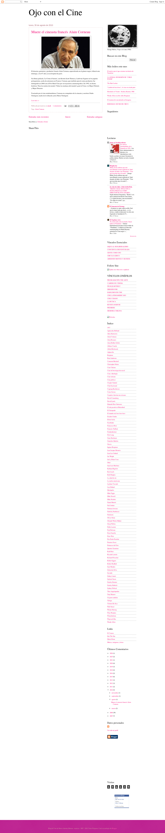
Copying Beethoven (113, 389)
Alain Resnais (111, 340)
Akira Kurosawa (112, 334)
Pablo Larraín (111, 527)
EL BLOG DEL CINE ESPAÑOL (121, 187)
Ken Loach (110, 472)
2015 (111, 677)
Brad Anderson (111, 358)
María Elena (111, 639)
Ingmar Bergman (112, 447)
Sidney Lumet (111, 576)
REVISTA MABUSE (113, 305)
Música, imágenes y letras (115, 642)
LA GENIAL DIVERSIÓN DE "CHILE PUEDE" (119, 78)
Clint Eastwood (112, 386)
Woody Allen (111, 622)
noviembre (115, 693)
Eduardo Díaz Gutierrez (114, 404)
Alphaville (110, 352)
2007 (111, 716)
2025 (111, 656)
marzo (114, 708)
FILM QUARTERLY (113, 286)
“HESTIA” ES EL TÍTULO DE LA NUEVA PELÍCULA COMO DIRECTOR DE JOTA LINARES (120, 191)
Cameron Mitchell (113, 361)
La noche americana (113, 481)
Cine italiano (111, 377)
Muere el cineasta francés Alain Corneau (60, 31)
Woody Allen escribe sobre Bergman (118, 96)
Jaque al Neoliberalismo (118, 142)
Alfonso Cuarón (112, 346)
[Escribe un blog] (71, 106)
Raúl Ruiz (110, 551)
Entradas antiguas (94, 116)
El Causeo (110, 633)
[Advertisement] (127, 759)
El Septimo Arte (115, 220)
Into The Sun (111, 636)
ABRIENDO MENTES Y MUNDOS (118, 259)
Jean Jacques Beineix (114, 450)
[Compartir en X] (74, 106)
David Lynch (111, 401)
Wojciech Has (111, 619)
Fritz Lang (110, 435)
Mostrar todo (133, 236)
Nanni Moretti (111, 502)
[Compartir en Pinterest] (78, 106)
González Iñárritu (112, 441)
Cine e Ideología (112, 373)
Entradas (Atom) (43, 122)
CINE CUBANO (112, 298)
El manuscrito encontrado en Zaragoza (119, 100)
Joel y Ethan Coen (112, 459)
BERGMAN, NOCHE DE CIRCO (117, 104)
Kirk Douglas (111, 475)
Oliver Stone (111, 518)
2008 (111, 712)
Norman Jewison (112, 508)
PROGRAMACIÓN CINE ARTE (117, 280)
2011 (111, 687)
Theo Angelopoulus (113, 591)
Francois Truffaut (112, 429)
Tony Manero (111, 594)
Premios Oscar (111, 542)
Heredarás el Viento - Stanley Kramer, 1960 (120, 91)
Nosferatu (110, 515)
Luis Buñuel (111, 487)
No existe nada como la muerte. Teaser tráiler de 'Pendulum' (121, 223)
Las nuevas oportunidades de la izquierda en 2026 (125, 146)
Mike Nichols (111, 499)
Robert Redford (112, 564)
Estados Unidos (112, 416)
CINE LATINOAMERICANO (116, 295)
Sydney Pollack (112, 588)
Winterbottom (111, 616)
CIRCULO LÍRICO (113, 256)
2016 (111, 673)
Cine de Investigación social (116, 370)
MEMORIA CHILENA (114, 311)
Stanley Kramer (112, 582)
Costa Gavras (111, 392)
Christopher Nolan (113, 364)
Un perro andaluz (112, 597)
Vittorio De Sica (112, 603)
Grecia (109, 444)
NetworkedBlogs (120, 795)
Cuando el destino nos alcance (116, 395)
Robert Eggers (111, 561)
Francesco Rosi (112, 426)
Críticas (120, 803)
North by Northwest (113, 511)
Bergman (110, 355)
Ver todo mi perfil (112, 730)
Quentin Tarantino (112, 548)
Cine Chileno (111, 367)
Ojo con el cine (119, 799)
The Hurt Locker (112, 83)
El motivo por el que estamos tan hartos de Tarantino (120, 72)
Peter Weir (110, 536)
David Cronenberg (112, 398)
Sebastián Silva (112, 570)
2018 (111, 670)
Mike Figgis (111, 493)
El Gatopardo (111, 410)
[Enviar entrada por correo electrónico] (65, 106)
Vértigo (109, 600)
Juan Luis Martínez (113, 465)
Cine (116, 803)
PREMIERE (111, 308)
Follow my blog (119, 806)
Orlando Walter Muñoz (114, 521)
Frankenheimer (112, 432)
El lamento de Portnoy (117, 206)
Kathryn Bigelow (112, 469)
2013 (111, 680)
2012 (111, 683)
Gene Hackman (112, 438)
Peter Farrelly (111, 533)
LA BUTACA (111, 301)
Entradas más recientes (39, 116)
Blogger (114, 828)
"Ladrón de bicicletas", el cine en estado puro (121, 87)
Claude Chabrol (112, 383)
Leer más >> (35, 100)
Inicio (67, 116)
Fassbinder (110, 423)
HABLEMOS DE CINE (114, 292)
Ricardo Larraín (112, 554)
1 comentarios (57, 106)
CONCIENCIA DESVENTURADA (118, 249)
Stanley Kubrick (112, 585)
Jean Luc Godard (112, 453)
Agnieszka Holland (113, 331)
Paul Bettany (111, 530)
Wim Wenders (111, 613)
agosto (114, 699)
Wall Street (110, 607)
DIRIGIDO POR (112, 289)
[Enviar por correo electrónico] (69, 106)
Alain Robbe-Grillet (113, 343)
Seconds (109, 573)
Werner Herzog (112, 610)
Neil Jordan (110, 505)
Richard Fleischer (112, 557)
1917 (108, 327)
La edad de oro (111, 478)
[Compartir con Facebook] (76, 106)
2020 (111, 663)
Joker (109, 462)
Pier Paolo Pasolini (113, 539)
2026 (111, 653)
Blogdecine (113, 166)
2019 (111, 667)
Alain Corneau (39, 109)
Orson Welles (111, 524)
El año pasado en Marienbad (116, 407)
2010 (111, 690)
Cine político (111, 380)
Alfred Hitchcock (112, 349)
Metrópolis (110, 490)
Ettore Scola (111, 419)
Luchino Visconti (112, 484)
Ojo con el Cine (55, 12)
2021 (111, 660)
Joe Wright (110, 456)
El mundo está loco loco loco (116, 413)
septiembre (115, 696)
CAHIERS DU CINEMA (115, 283)
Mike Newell (111, 496)
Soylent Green (111, 579)
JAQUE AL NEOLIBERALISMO (117, 246)
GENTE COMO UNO (114, 253)
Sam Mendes (111, 567)
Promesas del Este (113, 545)
